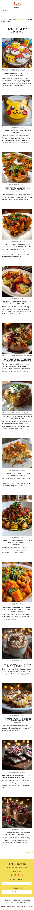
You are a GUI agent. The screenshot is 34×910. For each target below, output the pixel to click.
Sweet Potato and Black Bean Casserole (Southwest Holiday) (17, 245)
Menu (18, 8)
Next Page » (29, 852)
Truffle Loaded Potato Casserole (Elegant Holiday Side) (17, 474)
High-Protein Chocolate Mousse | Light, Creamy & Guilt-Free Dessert (17, 834)
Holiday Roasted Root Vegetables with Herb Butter (17, 303)
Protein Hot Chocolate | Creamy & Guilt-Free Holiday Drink (17, 665)
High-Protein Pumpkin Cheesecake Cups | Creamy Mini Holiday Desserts (17, 720)
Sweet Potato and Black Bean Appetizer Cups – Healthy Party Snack (17, 189)
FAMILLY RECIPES (8, 70)
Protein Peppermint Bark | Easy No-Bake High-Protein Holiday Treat (17, 776)
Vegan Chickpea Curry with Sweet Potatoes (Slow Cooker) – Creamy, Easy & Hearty (17, 609)
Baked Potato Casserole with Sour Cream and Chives (17, 417)
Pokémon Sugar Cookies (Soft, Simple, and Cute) (17, 74)
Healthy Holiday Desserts (24, 70)
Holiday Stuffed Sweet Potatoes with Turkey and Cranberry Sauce (17, 360)
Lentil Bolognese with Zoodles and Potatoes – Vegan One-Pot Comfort (17, 542)
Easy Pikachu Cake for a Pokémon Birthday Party (17, 131)
